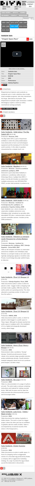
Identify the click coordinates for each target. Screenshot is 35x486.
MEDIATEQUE (23, 15)
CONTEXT (14, 15)
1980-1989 (23, 23)
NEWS (4, 9)
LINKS (16, 9)
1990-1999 (5, 26)
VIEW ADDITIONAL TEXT (9, 108)
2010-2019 (23, 26)
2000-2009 (14, 26)
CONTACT (30, 4)
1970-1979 (14, 23)
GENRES (22, 12)
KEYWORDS (5, 15)
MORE (5, 85)
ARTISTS (15, 12)
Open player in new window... (17, 68)
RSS (30, 6)
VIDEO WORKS (6, 12)
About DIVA (6, 7)
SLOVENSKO (30, 2)
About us (17, 7)
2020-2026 (5, 30)
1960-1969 (5, 23)
